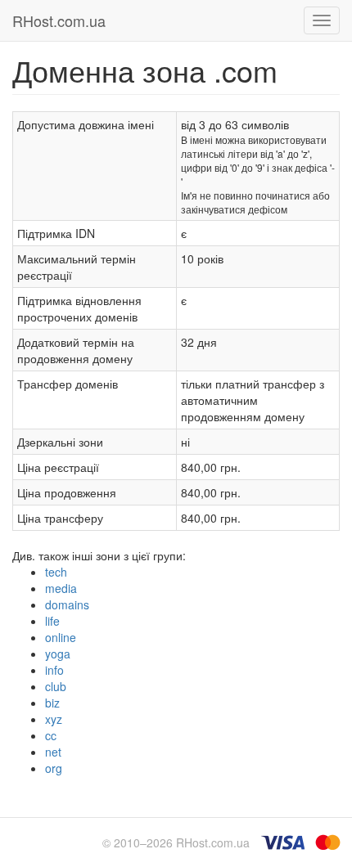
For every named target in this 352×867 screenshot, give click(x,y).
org (53, 768)
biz (52, 702)
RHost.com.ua (59, 20)
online (60, 637)
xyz (53, 719)
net (53, 751)
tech (56, 572)
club (55, 686)
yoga (57, 653)
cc (50, 735)
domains (67, 604)
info (54, 670)
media (61, 588)
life (52, 621)
